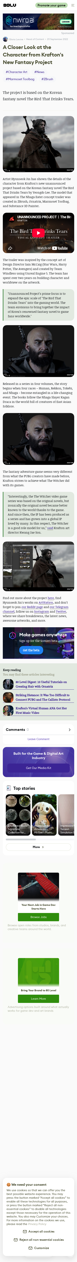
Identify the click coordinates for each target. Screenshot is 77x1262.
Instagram (41, 611)
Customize (41, 1248)
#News (39, 72)
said (50, 528)
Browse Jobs (38, 917)
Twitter (61, 611)
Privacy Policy (37, 1224)
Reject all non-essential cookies (41, 1240)
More (36, 847)
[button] (38, 144)
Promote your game (51, 5)
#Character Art (16, 72)
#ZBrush (47, 79)
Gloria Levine (16, 39)
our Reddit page (32, 607)
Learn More (38, 998)
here (51, 598)
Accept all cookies (40, 1231)
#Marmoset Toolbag (20, 79)
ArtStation (46, 602)
